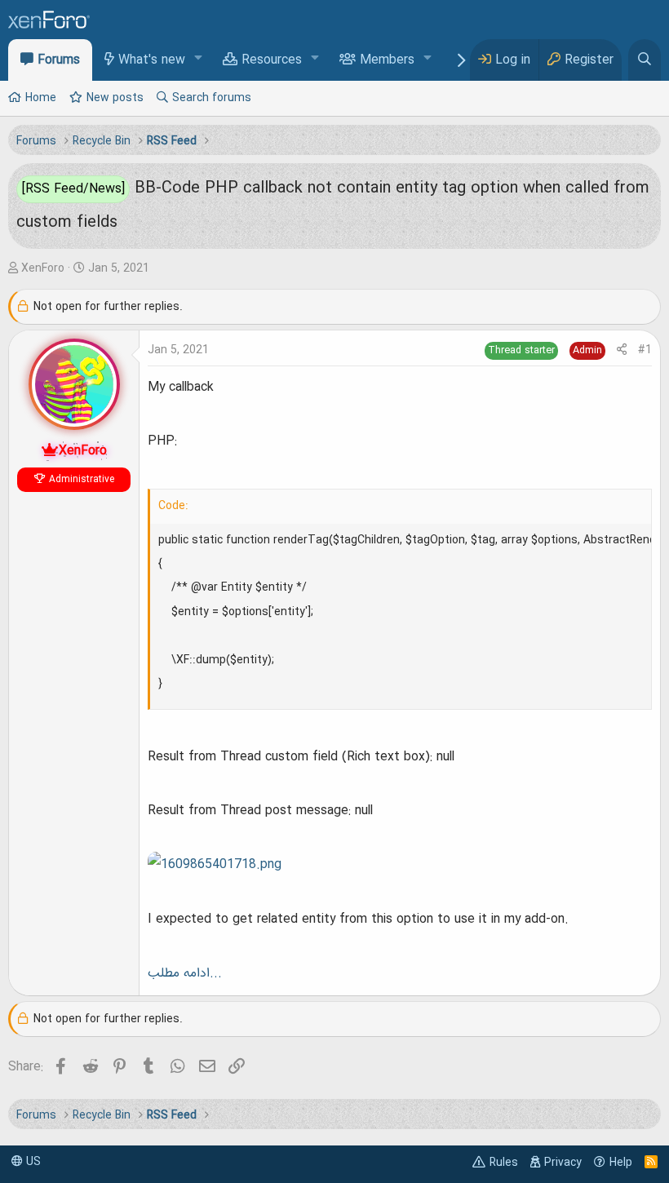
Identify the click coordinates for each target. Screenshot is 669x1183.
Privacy (563, 1163)
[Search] (644, 60)
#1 (645, 350)
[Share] (621, 350)
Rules (504, 1163)
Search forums (211, 98)
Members (387, 60)
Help (620, 1163)
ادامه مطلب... (185, 973)
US (32, 1162)
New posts (115, 98)
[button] (198, 59)
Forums (59, 60)
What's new (151, 60)
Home (40, 98)
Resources (271, 60)
